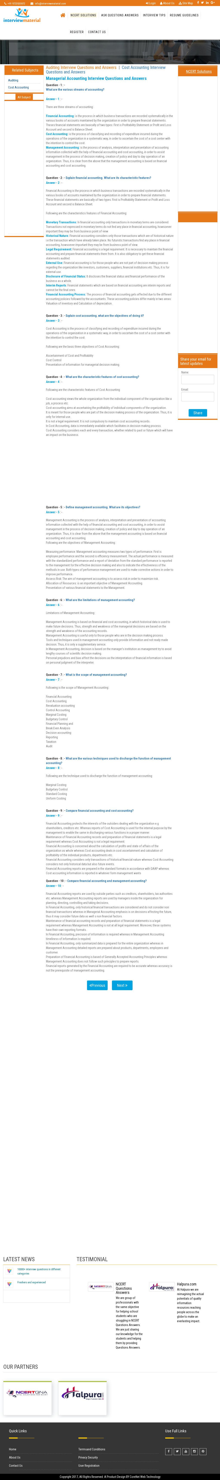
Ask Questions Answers (120, 15)
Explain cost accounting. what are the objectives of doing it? (105, 315)
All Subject (24, 97)
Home (12, 1449)
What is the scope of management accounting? (96, 674)
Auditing (13, 80)
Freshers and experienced (31, 1282)
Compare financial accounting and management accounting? (107, 881)
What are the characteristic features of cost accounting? (102, 377)
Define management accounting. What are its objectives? (103, 507)
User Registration (88, 1465)
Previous (98, 985)
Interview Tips (154, 15)
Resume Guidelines (184, 15)
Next (121, 985)
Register (77, 32)
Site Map (187, 3)
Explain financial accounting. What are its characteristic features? (108, 178)
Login (152, 3)
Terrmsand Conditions (91, 1449)
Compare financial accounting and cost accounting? (99, 810)
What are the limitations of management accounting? (100, 600)
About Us (168, 3)
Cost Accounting (18, 87)
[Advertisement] (24, 169)
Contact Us (97, 32)
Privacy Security (88, 1457)
